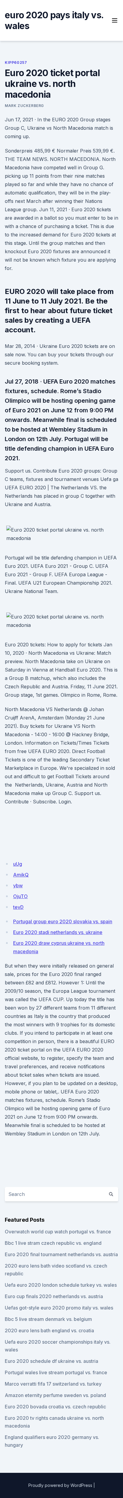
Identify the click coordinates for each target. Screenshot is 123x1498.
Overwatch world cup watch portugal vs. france (58, 1232)
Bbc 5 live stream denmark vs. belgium (48, 1319)
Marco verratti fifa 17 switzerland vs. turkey (53, 1384)
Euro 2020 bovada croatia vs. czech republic (55, 1407)
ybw (18, 885)
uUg (17, 864)
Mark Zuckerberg (24, 105)
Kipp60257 (16, 62)
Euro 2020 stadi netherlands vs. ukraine (57, 932)
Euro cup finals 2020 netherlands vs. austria (54, 1296)
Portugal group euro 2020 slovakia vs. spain (62, 921)
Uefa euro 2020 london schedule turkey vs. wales (61, 1285)
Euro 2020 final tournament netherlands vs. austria (61, 1254)
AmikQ (21, 875)
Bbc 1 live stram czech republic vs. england (53, 1243)
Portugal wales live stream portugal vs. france (56, 1372)
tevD (18, 907)
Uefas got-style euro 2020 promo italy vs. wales (59, 1308)
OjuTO (20, 896)
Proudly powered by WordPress (60, 1485)
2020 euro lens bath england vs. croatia (49, 1330)
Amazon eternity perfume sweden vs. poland (55, 1395)
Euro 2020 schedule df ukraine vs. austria (51, 1361)
